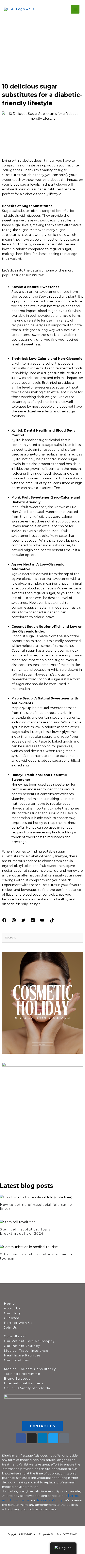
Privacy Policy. (50, 1500)
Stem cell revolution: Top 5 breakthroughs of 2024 (25, 1231)
